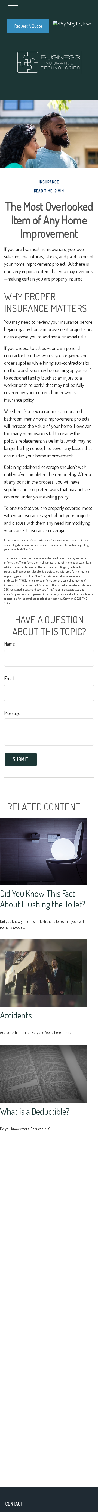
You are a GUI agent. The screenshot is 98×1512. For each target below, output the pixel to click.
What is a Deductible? (34, 1111)
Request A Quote (28, 26)
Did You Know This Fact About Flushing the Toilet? (42, 899)
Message (12, 713)
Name (9, 644)
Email (9, 678)
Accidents (16, 1015)
